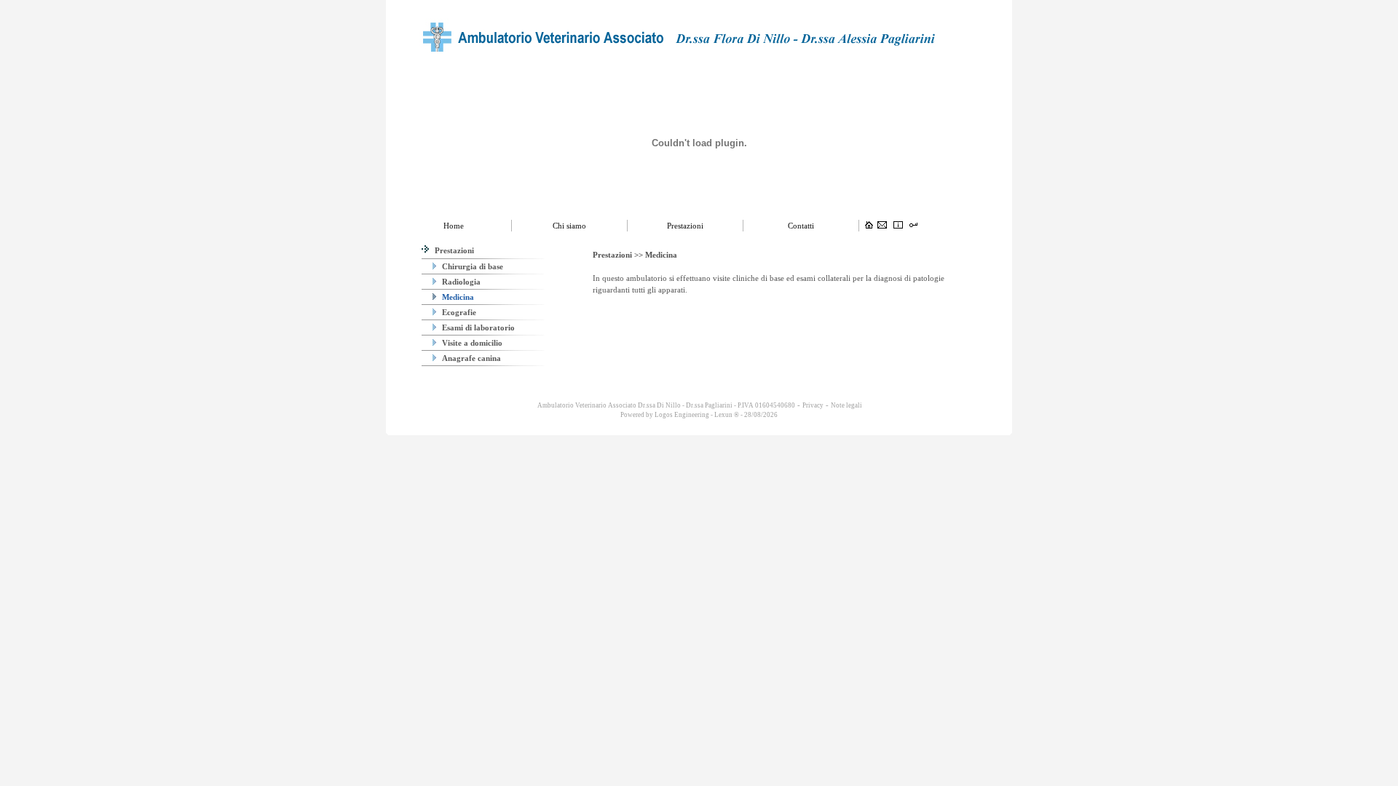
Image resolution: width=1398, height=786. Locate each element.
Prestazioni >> (619, 254)
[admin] (913, 225)
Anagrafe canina (470, 358)
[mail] (882, 225)
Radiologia (460, 281)
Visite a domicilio (471, 342)
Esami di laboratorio (477, 327)
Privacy (813, 405)
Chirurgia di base (471, 266)
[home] (869, 225)
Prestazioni (453, 250)
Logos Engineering (682, 414)
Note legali (846, 405)
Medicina (457, 297)
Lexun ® (726, 414)
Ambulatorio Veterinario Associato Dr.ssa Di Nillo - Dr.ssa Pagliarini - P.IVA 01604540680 (665, 405)
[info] (898, 225)
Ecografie (458, 312)
